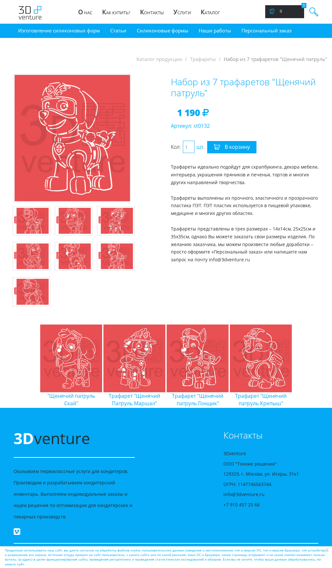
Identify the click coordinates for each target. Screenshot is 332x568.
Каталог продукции (159, 59)
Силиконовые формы (162, 30)
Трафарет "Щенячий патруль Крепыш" (261, 399)
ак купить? (116, 12)
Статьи (118, 30)
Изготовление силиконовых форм (59, 30)
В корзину (236, 146)
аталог (210, 12)
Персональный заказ (266, 30)
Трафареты (203, 59)
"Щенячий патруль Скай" (71, 399)
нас (85, 12)
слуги (182, 12)
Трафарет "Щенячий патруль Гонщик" (197, 399)
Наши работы (215, 30)
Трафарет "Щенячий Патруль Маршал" (134, 399)
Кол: (176, 146)
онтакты (152, 12)
